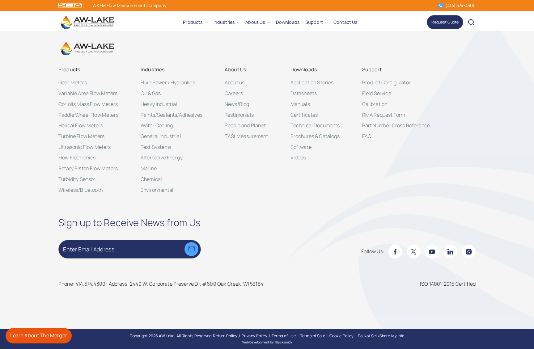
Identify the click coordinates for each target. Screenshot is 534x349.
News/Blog (237, 104)
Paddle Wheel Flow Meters (88, 114)
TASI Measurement (246, 136)
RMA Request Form (383, 114)
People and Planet (245, 125)
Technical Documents (315, 125)
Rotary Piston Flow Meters (88, 168)
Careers (234, 93)
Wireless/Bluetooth (80, 190)
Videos (298, 157)
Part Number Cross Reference (396, 125)
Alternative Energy (162, 157)
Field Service (376, 93)
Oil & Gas (151, 93)
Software (301, 147)
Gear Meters (72, 82)
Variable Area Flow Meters (87, 93)
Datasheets (303, 93)
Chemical (151, 179)
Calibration (375, 104)
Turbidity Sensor (77, 179)
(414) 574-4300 (460, 5)
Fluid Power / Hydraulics (168, 82)
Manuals (300, 104)
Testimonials (239, 114)
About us (234, 82)
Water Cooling (157, 125)
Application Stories (312, 82)
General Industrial (161, 136)
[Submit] (191, 249)
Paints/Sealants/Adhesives (171, 114)
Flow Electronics (77, 157)
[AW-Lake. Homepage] (86, 22)
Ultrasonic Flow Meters (84, 147)
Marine (149, 168)
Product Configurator (386, 82)
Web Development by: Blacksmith (267, 342)
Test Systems (156, 147)
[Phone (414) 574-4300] (440, 5)
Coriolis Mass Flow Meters (88, 104)
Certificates (304, 114)
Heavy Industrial (159, 104)
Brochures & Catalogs (315, 136)
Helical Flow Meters (80, 125)
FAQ (367, 136)
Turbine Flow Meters (81, 136)
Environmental (157, 190)
